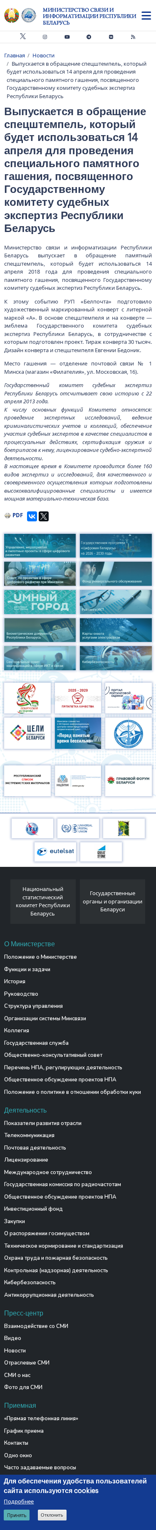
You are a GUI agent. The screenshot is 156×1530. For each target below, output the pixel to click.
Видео (12, 1338)
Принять (17, 1515)
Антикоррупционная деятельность (49, 1295)
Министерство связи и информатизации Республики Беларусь (89, 16)
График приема (24, 1431)
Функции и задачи (27, 969)
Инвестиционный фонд (33, 1209)
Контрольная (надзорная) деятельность (56, 1270)
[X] (44, 516)
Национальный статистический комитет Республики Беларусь (43, 901)
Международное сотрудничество (48, 1172)
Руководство (21, 994)
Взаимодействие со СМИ (36, 1326)
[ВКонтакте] (32, 516)
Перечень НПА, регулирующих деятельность (63, 1067)
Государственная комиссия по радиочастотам (62, 1184)
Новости (43, 55)
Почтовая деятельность (35, 1148)
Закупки (14, 1221)
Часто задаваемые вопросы (40, 1467)
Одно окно (18, 1455)
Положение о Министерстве (40, 957)
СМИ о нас (17, 1375)
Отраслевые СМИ (27, 1363)
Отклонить (52, 1515)
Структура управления (33, 1006)
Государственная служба (36, 1043)
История (14, 981)
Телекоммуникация (29, 1135)
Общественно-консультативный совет (53, 1055)
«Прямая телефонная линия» (41, 1418)
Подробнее (19, 1501)
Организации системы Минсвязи (45, 1018)
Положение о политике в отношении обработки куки (72, 1092)
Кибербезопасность (30, 1282)
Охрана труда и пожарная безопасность (56, 1258)
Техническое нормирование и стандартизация (63, 1246)
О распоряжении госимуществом (46, 1233)
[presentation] (7, 904)
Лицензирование (26, 1160)
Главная (14, 55)
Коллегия (16, 1030)
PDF (17, 515)
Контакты (16, 1443)
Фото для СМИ (23, 1387)
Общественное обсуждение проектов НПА (60, 1079)
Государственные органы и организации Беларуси (112, 901)
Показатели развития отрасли (43, 1123)
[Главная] (23, 15)
